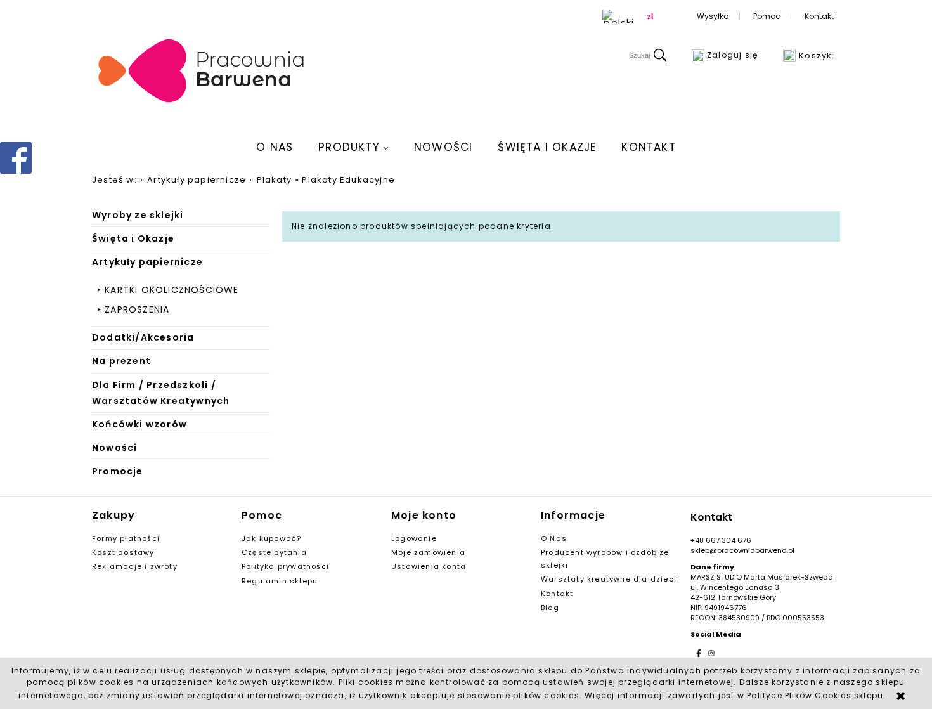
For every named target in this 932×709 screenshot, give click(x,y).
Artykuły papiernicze (147, 262)
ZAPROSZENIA (137, 309)
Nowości (114, 447)
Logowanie (414, 538)
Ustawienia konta (428, 566)
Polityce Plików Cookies (799, 695)
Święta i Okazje (133, 238)
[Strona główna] (201, 71)
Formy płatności (126, 538)
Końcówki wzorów (139, 424)
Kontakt (819, 16)
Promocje (117, 471)
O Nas (554, 538)
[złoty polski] (650, 16)
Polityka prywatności (285, 566)
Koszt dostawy (123, 552)
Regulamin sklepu (280, 581)
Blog (550, 607)
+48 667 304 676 (720, 540)
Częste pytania (274, 552)
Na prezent (121, 360)
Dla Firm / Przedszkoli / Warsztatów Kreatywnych (161, 393)
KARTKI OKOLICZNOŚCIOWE (171, 289)
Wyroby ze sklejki (137, 215)
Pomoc (766, 16)
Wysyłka (713, 16)
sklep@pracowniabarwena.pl (742, 550)
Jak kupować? (271, 538)
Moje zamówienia (428, 552)
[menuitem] (274, 147)
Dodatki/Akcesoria (143, 337)
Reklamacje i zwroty (135, 566)
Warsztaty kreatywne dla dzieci (608, 579)
